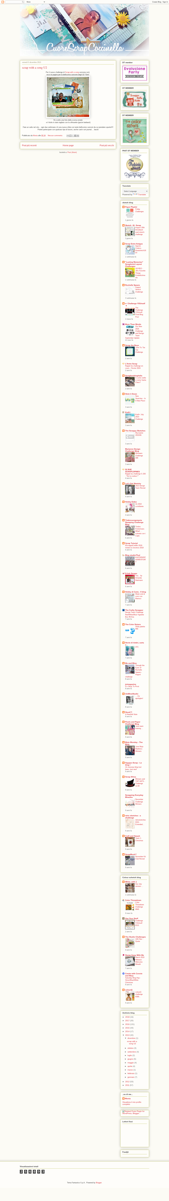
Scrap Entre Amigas (134, 244)
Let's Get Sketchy (133, 483)
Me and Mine (131, 663)
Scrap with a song (72, 72)
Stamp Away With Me (134, 955)
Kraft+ (128, 412)
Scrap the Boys (132, 345)
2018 (127, 1017)
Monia (128, 1098)
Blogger (99, 1183)
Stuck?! (128, 712)
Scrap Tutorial (131, 543)
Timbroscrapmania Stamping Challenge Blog (134, 522)
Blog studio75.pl (132, 555)
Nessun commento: (55, 136)
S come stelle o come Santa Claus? (140, 380)
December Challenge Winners (139, 801)
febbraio (131, 1073)
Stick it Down (131, 394)
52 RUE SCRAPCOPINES (132, 470)
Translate (142, 194)
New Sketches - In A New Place (140, 398)
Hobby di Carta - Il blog (135, 592)
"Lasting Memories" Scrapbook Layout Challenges (134, 264)
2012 (127, 1082)
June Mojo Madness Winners (139, 749)
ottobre (131, 1048)
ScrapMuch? (131, 854)
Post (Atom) (72, 152)
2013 (127, 1035)
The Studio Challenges (135, 937)
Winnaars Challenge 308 (139, 455)
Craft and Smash (132, 836)
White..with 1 (131, 882)
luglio (130, 1055)
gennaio (131, 1077)
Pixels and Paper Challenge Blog (132, 723)
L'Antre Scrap (131, 364)
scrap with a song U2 (34, 67)
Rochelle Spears (132, 285)
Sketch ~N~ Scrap (133, 225)
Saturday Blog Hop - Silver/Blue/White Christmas (133, 980)
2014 (127, 1031)
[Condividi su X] (73, 135)
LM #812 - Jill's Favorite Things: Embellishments (140, 273)
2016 (127, 1024)
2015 (127, 1028)
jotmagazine (130, 684)
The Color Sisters (133, 624)
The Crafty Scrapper (134, 610)
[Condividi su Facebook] (75, 135)
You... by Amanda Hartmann (139, 578)
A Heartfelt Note (131, 714)
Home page (68, 145)
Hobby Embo (131, 502)
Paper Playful (131, 207)
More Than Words (133, 324)
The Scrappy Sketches (135, 431)
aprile (130, 1066)
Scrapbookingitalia (133, 376)
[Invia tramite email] (68, 135)
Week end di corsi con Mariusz (140, 596)
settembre (132, 1052)
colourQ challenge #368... (139, 994)
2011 (127, 1085)
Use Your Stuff (131, 918)
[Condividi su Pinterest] (78, 135)
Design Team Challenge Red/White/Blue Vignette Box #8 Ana (134, 614)
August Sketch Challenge (139, 289)
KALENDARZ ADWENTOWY (140, 559)
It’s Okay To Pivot (132, 686)
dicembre (132, 1038)
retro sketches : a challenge (133, 817)
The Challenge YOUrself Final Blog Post (139, 312)
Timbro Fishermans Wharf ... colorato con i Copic (140, 531)
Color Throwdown (133, 900)
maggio (131, 1063)
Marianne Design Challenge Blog (132, 450)
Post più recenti (29, 145)
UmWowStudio (131, 694)
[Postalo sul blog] (70, 135)
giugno (131, 1059)
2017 (127, 1020)
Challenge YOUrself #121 (139, 923)
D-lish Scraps (131, 573)
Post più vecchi (107, 145)
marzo (130, 1070)
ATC (137, 647)
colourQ (128, 990)
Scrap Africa (130, 777)
